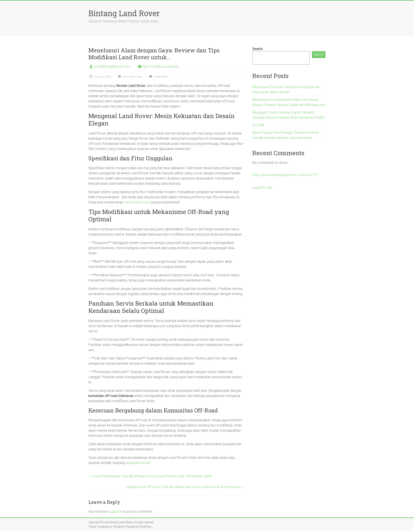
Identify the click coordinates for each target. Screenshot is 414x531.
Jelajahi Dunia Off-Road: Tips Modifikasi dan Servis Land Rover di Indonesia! (184, 487)
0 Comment (160, 76)
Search (257, 49)
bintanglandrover (138, 463)
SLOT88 (258, 125)
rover (139, 76)
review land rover (137, 202)
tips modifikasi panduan (161, 66)
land (124, 76)
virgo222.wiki (262, 188)
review (132, 76)
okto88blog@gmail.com (112, 66)
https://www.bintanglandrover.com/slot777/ (285, 175)
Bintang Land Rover (124, 13)
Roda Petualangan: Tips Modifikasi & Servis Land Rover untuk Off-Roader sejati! (150, 476)
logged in (115, 511)
